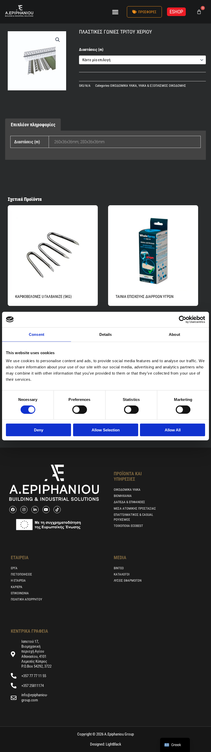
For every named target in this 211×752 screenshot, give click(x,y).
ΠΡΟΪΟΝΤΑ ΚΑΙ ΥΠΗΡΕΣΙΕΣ (128, 476)
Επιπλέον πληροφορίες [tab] (33, 124)
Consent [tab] (36, 334)
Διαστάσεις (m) (91, 49)
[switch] (79, 409)
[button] (115, 12)
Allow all (173, 430)
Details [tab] (105, 334)
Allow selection (106, 430)
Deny (38, 430)
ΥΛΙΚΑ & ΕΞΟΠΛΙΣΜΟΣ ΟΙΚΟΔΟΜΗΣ (162, 86)
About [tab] (174, 334)
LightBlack (113, 744)
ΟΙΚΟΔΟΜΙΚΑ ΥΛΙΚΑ (123, 86)
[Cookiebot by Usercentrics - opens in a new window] (182, 319)
